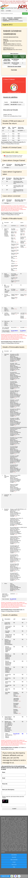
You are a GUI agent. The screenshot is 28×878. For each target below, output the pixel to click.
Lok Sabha (8, 10)
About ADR (14, 857)
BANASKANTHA (18, 17)
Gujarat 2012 (10, 17)
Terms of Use (14, 864)
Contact (14, 862)
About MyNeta (14, 854)
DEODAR (5, 19)
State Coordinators (14, 859)
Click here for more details (14, 66)
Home (2, 10)
